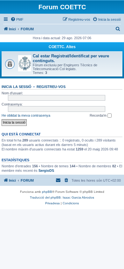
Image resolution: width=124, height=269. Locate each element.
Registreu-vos (51, 87)
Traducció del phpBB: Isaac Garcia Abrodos (62, 197)
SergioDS (46, 170)
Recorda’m (98, 115)
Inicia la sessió (16, 87)
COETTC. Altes (62, 47)
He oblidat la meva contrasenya (26, 115)
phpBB (47, 191)
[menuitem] (17, 19)
